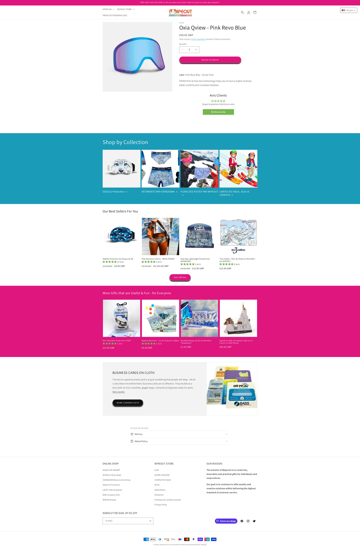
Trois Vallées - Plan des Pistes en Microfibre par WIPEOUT (237, 260)
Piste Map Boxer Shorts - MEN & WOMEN (158, 259)
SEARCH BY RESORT (111, 470)
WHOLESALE (160, 490)
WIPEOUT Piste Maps (112, 475)
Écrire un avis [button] (218, 111)
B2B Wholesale (109, 499)
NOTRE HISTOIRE (162, 475)
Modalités (159, 495)
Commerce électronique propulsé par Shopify (189, 545)
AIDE (157, 470)
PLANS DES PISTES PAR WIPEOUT (199, 191)
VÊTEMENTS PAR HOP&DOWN (158, 191)
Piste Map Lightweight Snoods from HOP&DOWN (195, 260)
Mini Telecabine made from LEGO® (117, 341)
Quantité (182, 44)
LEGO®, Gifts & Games (112, 490)
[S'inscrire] (150, 521)
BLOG (157, 485)
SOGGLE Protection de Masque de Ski (118, 259)
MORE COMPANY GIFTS (128, 402)
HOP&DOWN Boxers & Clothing (116, 480)
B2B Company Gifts (111, 495)
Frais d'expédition (198, 39)
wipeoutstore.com (166, 545)
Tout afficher (180, 277)
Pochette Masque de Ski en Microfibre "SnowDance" (196, 342)
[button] (108, 9)
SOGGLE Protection (113, 191)
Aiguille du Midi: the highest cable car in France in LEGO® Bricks (236, 342)
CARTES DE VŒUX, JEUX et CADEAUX (234, 193)
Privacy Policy (161, 504)
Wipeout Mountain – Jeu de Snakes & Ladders (160, 341)
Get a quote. (118, 391)
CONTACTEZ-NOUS (163, 480)
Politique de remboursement (168, 499)
